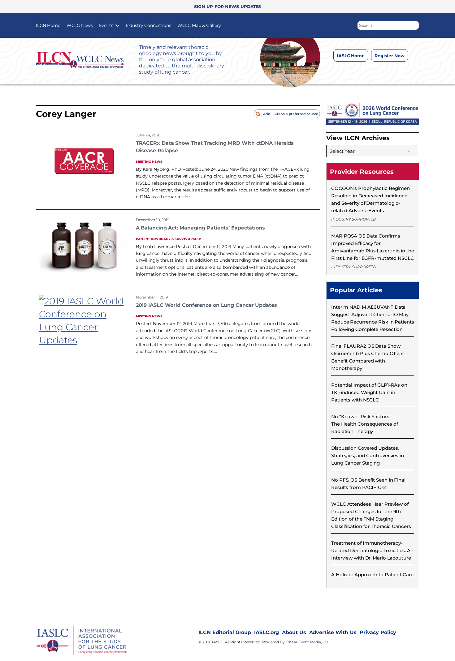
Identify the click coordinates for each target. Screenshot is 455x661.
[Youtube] (396, 71)
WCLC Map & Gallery (199, 25)
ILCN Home (48, 25)
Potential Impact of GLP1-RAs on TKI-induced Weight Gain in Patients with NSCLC (369, 392)
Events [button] (106, 25)
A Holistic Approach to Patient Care (372, 574)
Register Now (390, 55)
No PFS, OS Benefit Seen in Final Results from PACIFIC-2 (368, 483)
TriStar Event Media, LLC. (308, 642)
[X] (371, 71)
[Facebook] (346, 71)
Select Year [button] (342, 151)
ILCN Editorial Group (224, 632)
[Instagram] (358, 71)
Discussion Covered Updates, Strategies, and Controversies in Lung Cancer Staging (367, 455)
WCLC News (80, 25)
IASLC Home (351, 55)
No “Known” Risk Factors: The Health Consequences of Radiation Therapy (364, 424)
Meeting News (149, 161)
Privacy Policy (378, 632)
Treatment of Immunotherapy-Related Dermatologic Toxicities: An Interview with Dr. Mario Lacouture (372, 550)
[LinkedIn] (383, 71)
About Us (294, 632)
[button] (414, 23)
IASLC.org (266, 632)
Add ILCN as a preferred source (290, 114)
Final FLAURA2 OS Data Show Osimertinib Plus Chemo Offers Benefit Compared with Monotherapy (367, 357)
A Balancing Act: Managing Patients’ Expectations (200, 228)
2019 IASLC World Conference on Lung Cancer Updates (206, 305)
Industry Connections (148, 25)
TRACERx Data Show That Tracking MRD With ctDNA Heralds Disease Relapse (215, 146)
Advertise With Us (333, 632)
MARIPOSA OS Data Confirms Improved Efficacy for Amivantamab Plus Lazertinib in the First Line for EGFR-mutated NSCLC (372, 247)
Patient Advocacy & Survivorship (168, 238)
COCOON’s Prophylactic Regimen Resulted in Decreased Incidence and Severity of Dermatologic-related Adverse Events (370, 199)
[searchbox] (388, 25)
